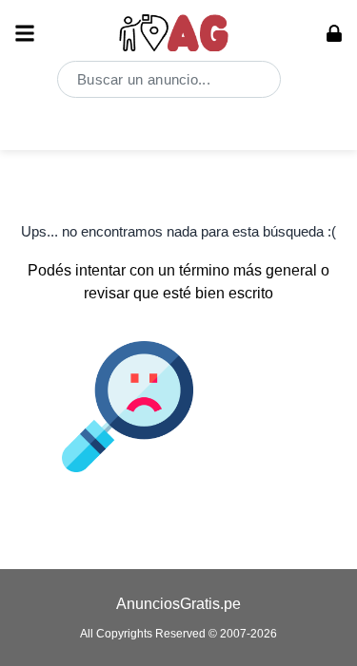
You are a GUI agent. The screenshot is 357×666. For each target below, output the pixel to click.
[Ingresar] (334, 33)
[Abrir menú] (24, 33)
